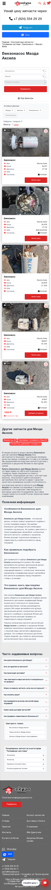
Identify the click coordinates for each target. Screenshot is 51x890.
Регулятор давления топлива (25, 768)
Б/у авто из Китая (10, 838)
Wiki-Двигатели (34, 832)
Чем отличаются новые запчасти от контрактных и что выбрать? (23, 681)
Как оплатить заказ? (12, 695)
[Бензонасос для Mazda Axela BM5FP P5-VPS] (25, 317)
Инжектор (25, 760)
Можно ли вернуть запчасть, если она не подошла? (24, 688)
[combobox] (25, 71)
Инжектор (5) (10, 440)
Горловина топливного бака (25, 764)
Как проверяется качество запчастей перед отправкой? (21, 702)
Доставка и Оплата (36, 821)
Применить (25, 89)
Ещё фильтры (27, 98)
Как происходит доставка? (14, 673)
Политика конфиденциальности (17, 798)
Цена (16, 125)
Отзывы (5, 821)
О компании (32, 827)
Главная (5, 815)
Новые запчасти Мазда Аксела (20, 732)
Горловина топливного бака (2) (32, 440)
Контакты (6, 832)
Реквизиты (12, 804)
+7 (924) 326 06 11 (10, 869)
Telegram (27, 27)
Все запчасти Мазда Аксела (19, 727)
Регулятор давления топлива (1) (25, 444)
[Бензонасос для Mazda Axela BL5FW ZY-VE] (25, 200)
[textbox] (24, 82)
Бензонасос (25, 755)
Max (27, 34)
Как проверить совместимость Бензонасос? (21, 716)
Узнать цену (35, 180)
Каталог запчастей (35, 815)
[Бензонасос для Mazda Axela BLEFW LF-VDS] (25, 259)
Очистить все (11, 115)
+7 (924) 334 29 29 (28, 19)
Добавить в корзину (36, 413)
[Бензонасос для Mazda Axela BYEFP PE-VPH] (25, 375)
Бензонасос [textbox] (24, 71)
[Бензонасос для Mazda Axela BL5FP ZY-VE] (25, 142)
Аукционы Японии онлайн (35, 839)
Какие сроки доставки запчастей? (17, 710)
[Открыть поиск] (40, 3)
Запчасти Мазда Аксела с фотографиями (23, 736)
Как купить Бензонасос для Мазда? (18, 660)
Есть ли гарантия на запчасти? (16, 666)
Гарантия (6, 827)
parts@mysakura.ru (10, 872)
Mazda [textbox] (24, 76)
